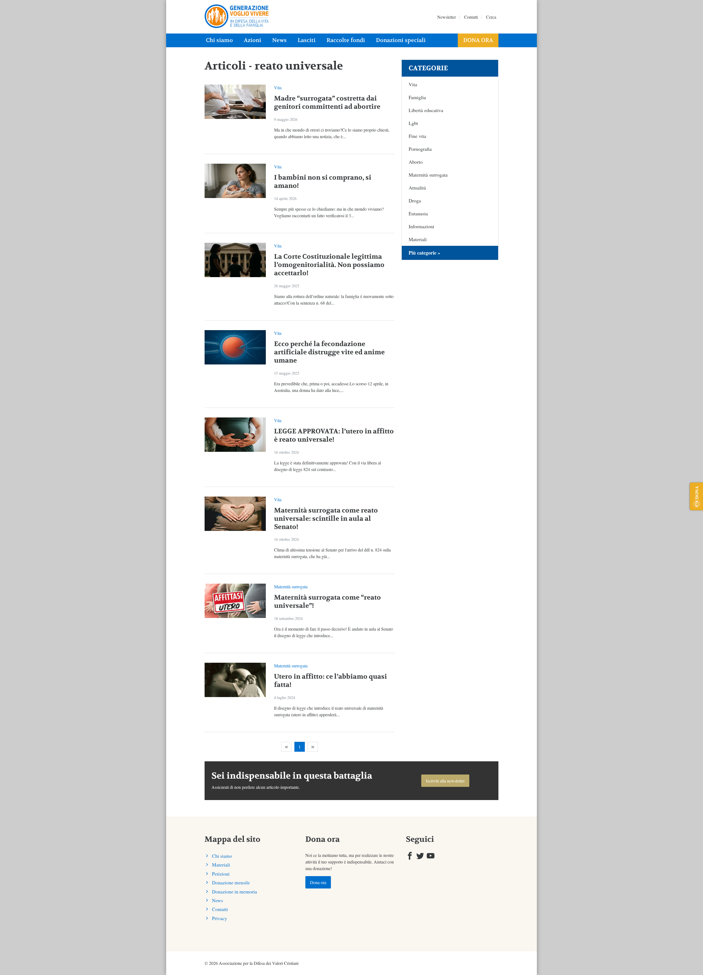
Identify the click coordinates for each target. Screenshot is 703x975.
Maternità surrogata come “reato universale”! (327, 601)
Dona (696, 492)
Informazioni (421, 226)
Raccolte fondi (346, 40)
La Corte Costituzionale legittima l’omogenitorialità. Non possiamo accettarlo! (329, 264)
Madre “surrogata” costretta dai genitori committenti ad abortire (327, 102)
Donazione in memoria (234, 891)
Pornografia (420, 149)
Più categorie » (424, 252)
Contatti (471, 17)
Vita (277, 87)
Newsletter (446, 17)
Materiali (418, 239)
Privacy (219, 918)
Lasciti (307, 40)
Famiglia (417, 97)
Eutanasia (418, 213)
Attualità (417, 187)
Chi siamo (219, 40)
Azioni (252, 40)
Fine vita (417, 136)
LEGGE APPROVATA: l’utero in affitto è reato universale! (334, 435)
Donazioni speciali (401, 40)
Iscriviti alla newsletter (445, 781)
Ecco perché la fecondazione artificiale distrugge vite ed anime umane (329, 352)
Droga (415, 200)
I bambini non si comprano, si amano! (322, 181)
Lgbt (413, 123)
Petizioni (221, 873)
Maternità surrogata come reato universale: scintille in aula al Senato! (326, 518)
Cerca (491, 17)
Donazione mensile (231, 882)
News (279, 40)
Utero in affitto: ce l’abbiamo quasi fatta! (330, 680)
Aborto (416, 161)
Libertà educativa (426, 110)
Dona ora (478, 40)
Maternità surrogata (291, 586)
